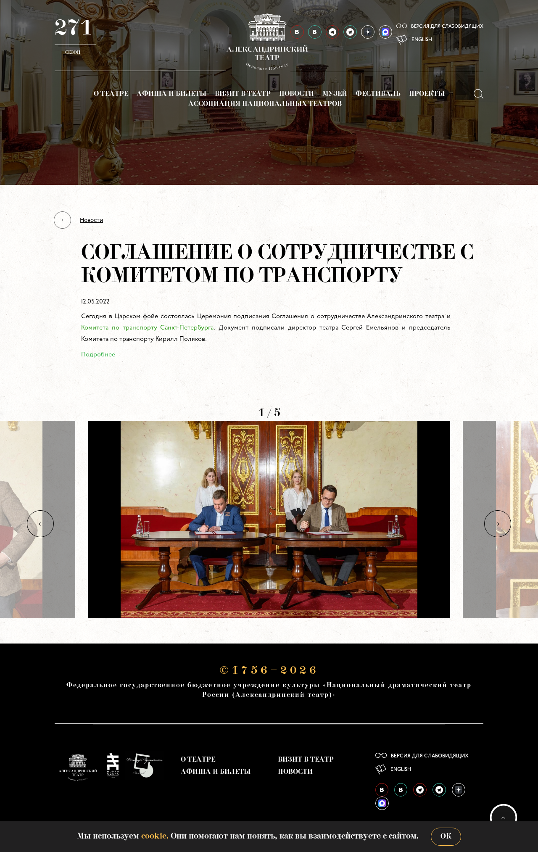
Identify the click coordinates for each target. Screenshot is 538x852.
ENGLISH (421, 39)
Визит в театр (243, 94)
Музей (334, 94)
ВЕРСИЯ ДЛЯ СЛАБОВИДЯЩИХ (447, 26)
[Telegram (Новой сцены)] (350, 32)
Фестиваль (378, 94)
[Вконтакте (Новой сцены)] (400, 790)
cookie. (155, 836)
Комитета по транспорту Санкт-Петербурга (147, 328)
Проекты (427, 94)
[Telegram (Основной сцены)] (332, 32)
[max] (385, 32)
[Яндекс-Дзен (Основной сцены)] (367, 32)
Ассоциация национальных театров (265, 104)
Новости (296, 94)
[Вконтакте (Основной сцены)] (381, 790)
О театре (111, 94)
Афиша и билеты (171, 94)
